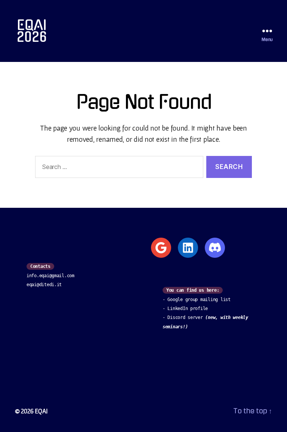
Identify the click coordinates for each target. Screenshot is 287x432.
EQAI (41, 411)
